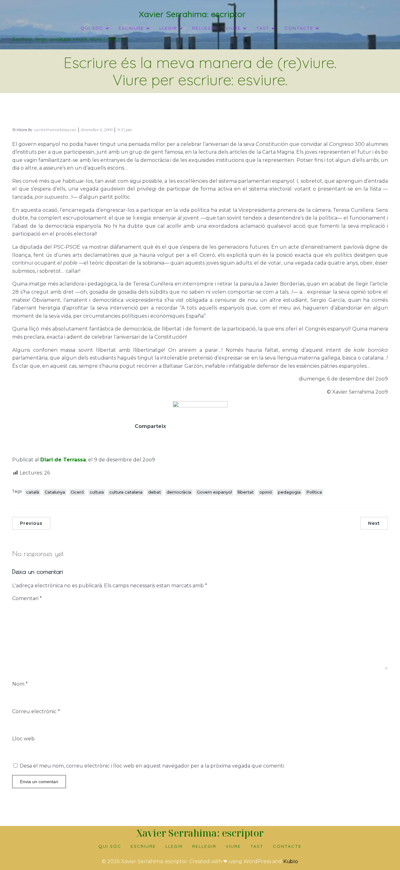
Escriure (143, 846)
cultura (97, 492)
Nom (20, 684)
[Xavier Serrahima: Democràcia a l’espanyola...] (200, 409)
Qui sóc (109, 846)
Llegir (174, 846)
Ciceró (77, 492)
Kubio (290, 861)
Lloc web (23, 739)
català (32, 492)
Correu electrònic (36, 711)
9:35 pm (124, 129)
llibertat (246, 492)
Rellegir (204, 28)
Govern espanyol (214, 492)
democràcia (179, 492)
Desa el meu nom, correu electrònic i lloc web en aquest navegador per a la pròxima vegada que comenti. (152, 766)
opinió (265, 492)
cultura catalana (125, 492)
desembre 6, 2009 (96, 129)
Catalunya (55, 492)
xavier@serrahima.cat (55, 129)
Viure (233, 846)
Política (314, 492)
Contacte (287, 846)
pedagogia (289, 492)
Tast (256, 846)
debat (154, 492)
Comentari (27, 598)
